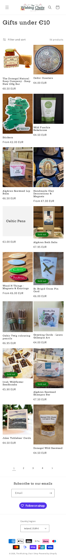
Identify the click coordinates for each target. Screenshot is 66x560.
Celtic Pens (16, 221)
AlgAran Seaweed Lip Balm (16, 192)
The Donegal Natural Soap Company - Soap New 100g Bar (16, 81)
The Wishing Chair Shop (27, 553)
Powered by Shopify (48, 553)
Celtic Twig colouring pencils (16, 337)
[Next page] (52, 468)
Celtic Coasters (43, 78)
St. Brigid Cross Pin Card (46, 290)
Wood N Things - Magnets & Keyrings (16, 287)
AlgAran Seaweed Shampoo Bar (44, 393)
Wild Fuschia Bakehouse (41, 129)
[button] (7, 7)
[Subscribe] (50, 493)
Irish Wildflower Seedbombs (13, 383)
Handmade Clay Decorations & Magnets (43, 194)
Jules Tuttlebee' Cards (17, 438)
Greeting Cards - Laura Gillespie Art (48, 336)
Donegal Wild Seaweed (48, 448)
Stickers (8, 137)
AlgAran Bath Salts (45, 242)
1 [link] (14, 468)
